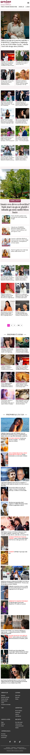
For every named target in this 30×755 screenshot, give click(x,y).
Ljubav (28, 6)
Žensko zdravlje (4, 699)
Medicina (17, 347)
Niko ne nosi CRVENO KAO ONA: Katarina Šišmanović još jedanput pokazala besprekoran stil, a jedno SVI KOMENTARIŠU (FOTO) (22, 121)
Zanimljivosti (15, 201)
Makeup (3, 724)
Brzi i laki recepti (19, 398)
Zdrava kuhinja (18, 724)
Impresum (8, 747)
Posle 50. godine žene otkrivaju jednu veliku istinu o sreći (19, 250)
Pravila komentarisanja (8, 748)
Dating (16, 699)
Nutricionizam (4, 700)
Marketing (14, 747)
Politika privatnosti (22, 748)
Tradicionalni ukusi (20, 381)
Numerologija (4, 735)
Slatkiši (2, 364)
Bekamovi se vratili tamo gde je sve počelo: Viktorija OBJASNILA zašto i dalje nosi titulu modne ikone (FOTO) (21, 296)
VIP (1, 38)
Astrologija (5, 731)
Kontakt (15, 748)
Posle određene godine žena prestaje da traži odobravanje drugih (19, 217)
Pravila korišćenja (20, 747)
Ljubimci (4, 234)
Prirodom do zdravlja (5, 704)
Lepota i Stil (5, 719)
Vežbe (2, 702)
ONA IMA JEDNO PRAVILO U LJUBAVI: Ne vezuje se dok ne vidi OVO (22, 63)
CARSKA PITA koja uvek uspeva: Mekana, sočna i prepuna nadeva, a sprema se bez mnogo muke (22, 385)
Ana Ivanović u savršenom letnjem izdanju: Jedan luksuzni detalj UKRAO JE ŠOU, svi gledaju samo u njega (7, 313)
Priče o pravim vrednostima (9, 6)
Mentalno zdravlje (5, 697)
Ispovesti (17, 697)
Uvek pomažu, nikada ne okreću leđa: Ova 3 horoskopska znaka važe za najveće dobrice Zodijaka (7, 402)
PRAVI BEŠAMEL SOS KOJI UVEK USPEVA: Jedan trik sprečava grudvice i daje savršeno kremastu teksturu (22, 402)
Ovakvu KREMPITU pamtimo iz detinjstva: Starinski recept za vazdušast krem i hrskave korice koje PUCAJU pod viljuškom (7, 367)
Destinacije (17, 712)
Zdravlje (21, 6)
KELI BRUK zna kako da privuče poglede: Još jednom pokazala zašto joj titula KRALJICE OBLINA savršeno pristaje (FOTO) (7, 158)
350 (18, 325)
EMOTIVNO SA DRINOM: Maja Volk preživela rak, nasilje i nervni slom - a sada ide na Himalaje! (7, 103)
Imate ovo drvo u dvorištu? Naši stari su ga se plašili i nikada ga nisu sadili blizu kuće (15, 208)
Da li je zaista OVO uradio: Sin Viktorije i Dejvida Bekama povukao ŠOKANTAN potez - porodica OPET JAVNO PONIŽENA (7, 82)
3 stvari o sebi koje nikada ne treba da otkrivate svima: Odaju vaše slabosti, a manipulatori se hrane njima (19, 240)
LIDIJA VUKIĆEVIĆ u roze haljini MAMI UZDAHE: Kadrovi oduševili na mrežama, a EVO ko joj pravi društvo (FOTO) (7, 139)
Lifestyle (18, 708)
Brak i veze (17, 695)
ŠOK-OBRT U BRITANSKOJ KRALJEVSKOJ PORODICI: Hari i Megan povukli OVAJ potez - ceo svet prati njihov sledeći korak (22, 139)
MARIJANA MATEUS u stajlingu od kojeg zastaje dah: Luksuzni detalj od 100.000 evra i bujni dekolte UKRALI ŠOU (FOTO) (7, 296)
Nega (2, 722)
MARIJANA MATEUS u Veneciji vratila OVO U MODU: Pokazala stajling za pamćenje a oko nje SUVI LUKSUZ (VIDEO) (22, 82)
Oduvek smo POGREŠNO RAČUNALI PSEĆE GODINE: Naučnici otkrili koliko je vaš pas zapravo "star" (18, 229)
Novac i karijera (18, 710)
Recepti (18, 719)
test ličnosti (3, 737)
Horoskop (3, 347)
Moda (2, 725)
